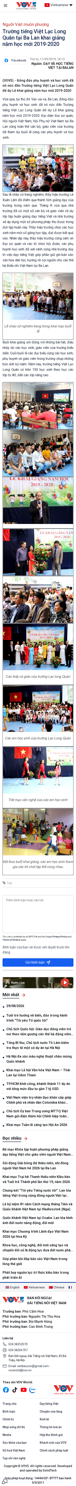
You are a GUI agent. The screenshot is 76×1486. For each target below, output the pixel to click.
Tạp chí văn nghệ (14, 1458)
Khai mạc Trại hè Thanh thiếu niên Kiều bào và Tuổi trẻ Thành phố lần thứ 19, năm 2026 (36, 1179)
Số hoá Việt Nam (14, 1450)
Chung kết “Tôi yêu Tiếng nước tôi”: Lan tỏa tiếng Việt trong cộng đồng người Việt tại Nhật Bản (37, 1193)
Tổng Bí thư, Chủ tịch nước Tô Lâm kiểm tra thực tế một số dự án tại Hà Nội (37, 1045)
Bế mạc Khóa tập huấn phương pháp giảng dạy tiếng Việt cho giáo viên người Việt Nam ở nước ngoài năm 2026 (38, 1152)
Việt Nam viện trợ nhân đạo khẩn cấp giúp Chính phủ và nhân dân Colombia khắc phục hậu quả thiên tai (38, 1100)
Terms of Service (11, 940)
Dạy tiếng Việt (49, 1403)
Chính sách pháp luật (54, 1450)
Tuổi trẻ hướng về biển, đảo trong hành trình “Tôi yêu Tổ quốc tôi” (36, 1017)
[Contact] (5, 1481)
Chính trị (8, 1419)
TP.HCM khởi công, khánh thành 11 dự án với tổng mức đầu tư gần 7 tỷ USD (38, 1086)
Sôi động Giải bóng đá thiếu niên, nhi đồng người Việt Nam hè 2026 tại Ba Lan (35, 1165)
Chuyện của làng (51, 1411)
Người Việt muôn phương (26, 24)
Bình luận (9, 1411)
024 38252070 (18, 1344)
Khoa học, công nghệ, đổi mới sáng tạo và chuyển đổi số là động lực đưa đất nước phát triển (37, 1248)
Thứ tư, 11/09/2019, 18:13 (47, 59)
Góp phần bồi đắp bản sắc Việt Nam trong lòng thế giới (35, 1261)
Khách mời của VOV (53, 1442)
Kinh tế (44, 1419)
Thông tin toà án (51, 1427)
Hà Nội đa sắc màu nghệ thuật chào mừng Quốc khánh (39, 1058)
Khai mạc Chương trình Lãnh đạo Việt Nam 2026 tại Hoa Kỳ (36, 1234)
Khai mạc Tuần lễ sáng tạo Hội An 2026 (36, 1125)
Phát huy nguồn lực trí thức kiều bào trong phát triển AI (36, 1275)
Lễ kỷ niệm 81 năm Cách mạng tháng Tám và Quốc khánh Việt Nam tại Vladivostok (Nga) (37, 1206)
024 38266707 (18, 1350)
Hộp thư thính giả (51, 1435)
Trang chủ (9, 1403)
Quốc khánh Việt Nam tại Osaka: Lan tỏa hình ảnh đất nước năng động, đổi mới (38, 1220)
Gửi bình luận (35, 962)
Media (7, 1435)
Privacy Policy (60, 937)
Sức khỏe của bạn (15, 1442)
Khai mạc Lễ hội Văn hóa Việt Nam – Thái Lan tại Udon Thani (38, 1072)
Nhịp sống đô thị (14, 1427)
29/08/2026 (15, 1006)
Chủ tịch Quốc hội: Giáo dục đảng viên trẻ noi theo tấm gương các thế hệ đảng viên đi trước (38, 1032)
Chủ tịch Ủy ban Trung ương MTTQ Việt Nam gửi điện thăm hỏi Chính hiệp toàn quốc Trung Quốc (37, 1114)
